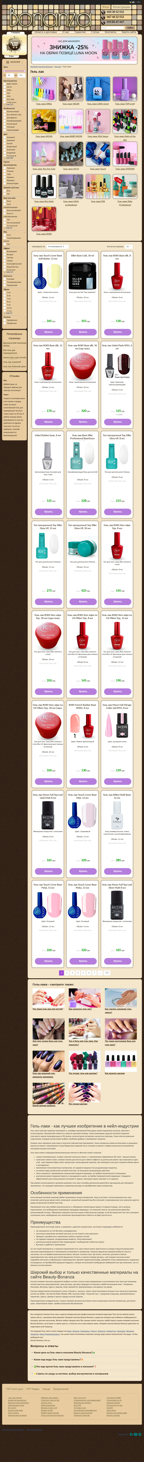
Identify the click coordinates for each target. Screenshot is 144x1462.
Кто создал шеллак (78, 1104)
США (9, 174)
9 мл (9, 305)
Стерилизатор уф (114, 1400)
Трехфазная (12, 323)
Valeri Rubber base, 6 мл (48, 435)
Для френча (12, 118)
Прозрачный (12, 285)
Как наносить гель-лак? (80, 1009)
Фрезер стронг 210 (49, 1407)
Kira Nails (10, 99)
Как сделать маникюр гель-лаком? (118, 1011)
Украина (10, 177)
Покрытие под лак (114, 1405)
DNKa (9, 90)
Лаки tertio (111, 1410)
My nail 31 (12, 1407)
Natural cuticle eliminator (18, 1402)
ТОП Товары (32, 1388)
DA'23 (9, 87)
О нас (65, 32)
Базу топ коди (80, 1397)
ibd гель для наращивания (10, 351)
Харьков (75, 1331)
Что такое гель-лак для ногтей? (48, 1009)
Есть (8, 191)
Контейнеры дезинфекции (85, 1410)
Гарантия (80, 32)
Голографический (14, 264)
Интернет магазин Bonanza (13, 1430)
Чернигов (34, 1334)
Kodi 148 (77, 1405)
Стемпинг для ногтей (50, 1400)
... (100, 973)
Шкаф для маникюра (17, 1400)
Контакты (110, 32)
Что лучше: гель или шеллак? (83, 1073)
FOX (8, 93)
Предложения (60, 1388)
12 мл (9, 311)
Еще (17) (9, 272)
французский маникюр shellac (14, 344)
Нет (8, 194)
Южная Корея (12, 184)
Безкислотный (13, 112)
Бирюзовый (12, 147)
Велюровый (12, 252)
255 (107, 973)
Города (46, 1388)
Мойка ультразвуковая (117, 1413)
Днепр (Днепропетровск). (49, 1334)
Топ (8, 220)
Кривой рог (111, 1331)
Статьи (95, 32)
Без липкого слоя (14, 115)
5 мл (9, 293)
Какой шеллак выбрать (44, 1106)
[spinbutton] (10, 75)
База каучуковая (14, 210)
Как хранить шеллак (115, 1073)
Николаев (121, 1331)
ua (133, 2)
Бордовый (11, 153)
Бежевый (11, 137)
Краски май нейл (15, 1410)
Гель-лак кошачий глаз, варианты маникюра (44, 1075)
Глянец (10, 261)
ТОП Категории (14, 1388)
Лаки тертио (13, 1413)
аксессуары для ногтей (14, 358)
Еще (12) (9, 104)
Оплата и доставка (45, 32)
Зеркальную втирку (82, 1402)
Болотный (11, 150)
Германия (11, 168)
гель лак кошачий (12, 362)
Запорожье (85, 1331)
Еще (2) (9, 228)
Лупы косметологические (52, 1415)
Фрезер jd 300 (47, 1410)
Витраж (10, 255)
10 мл (9, 308)
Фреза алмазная (48, 1405)
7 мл (9, 299)
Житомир (130, 1331)
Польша (10, 171)
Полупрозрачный (14, 282)
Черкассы (102, 1331)
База (9, 201)
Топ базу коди (80, 1407)
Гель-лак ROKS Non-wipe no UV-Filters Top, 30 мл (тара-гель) (48, 708)
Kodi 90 (110, 1407)
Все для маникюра (34, 1430)
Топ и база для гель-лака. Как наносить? (83, 1043)
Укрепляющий (13, 130)
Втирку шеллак (113, 1415)
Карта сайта (129, 32)
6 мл (9, 296)
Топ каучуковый (13, 223)
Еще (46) (9, 158)
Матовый (11, 127)
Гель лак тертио (15, 1397)
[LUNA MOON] (84, 49)
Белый (9, 144)
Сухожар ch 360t (114, 1397)
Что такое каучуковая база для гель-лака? (120, 1043)
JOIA (8, 96)
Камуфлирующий (14, 121)
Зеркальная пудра (16, 1405)
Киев (69, 1331)
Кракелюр (11, 270)
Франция (10, 180)
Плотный (10, 279)
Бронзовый (11, 156)
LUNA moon (11, 103)
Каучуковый (12, 124)
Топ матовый (12, 226)
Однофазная (12, 320)
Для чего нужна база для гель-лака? (48, 1043)
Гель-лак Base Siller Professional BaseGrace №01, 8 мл (82, 438)
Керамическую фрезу (17, 1415)
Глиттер (10, 258)
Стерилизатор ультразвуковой (87, 1400)
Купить (48, 332)
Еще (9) (9, 313)
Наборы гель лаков (49, 1397)
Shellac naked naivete (50, 1413)
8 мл (9, 302)
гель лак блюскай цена (14, 367)
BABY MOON (12, 84)
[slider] (4, 71)
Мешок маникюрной (83, 1413)
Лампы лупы (46, 1402)
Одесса (94, 1331)
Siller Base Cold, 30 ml (82, 255)
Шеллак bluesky (113, 1402)
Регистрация (121, 7)
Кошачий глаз (12, 267)
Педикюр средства (82, 1415)
